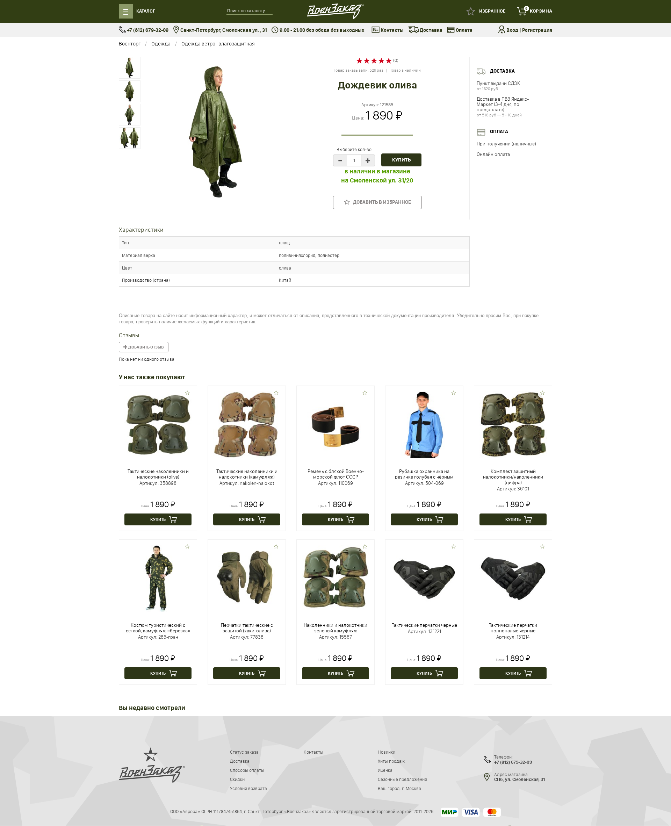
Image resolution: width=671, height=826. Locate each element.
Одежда (161, 43)
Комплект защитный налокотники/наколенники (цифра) (513, 477)
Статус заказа (244, 752)
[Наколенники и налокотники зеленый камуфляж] (335, 578)
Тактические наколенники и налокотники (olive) (158, 474)
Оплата (463, 30)
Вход (512, 30)
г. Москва (411, 788)
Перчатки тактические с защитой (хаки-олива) (247, 628)
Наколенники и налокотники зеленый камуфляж (335, 628)
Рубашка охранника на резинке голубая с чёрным (424, 474)
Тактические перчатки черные (424, 625)
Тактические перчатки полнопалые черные (513, 628)
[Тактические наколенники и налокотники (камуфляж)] (246, 424)
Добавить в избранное (380, 202)
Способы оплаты (247, 770)
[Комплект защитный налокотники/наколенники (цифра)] (513, 424)
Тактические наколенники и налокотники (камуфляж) (246, 474)
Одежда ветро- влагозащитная (218, 43)
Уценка (385, 770)
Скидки (237, 779)
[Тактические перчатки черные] (424, 578)
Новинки (386, 752)
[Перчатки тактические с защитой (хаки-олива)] (246, 578)
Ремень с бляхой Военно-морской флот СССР (336, 474)
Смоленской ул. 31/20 (381, 180)
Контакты (392, 30)
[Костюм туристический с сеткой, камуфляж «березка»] (158, 578)
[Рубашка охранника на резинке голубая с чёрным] (424, 424)
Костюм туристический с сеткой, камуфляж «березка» (158, 628)
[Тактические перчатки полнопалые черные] (513, 578)
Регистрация (537, 30)
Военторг (129, 43)
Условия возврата (248, 788)
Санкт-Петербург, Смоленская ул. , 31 (223, 30)
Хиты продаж (391, 761)
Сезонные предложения (402, 779)
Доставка (430, 30)
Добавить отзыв (146, 347)
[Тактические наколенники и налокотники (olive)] (158, 424)
